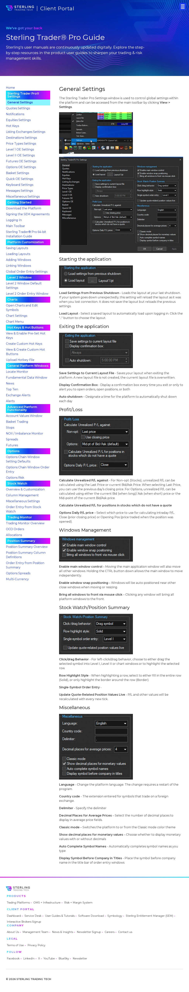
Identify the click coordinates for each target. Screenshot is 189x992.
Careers (109, 932)
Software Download (91, 916)
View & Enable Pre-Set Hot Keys (25, 336)
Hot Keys (12, 126)
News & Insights (62, 932)
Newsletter (80, 958)
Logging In (14, 220)
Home (10, 87)
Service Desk (33, 916)
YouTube (49, 958)
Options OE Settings (21, 167)
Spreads (12, 439)
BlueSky (64, 958)
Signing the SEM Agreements (27, 214)
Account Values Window (24, 416)
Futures (12, 445)
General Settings (20, 102)
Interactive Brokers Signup (24, 921)
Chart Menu (15, 321)
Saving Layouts (17, 248)
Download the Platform (23, 208)
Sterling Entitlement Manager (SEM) (149, 916)
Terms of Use (15, 945)
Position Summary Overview (27, 547)
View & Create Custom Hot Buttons (25, 352)
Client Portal (57, 8)
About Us (13, 932)
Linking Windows (18, 265)
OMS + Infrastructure (47, 902)
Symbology (114, 916)
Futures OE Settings (21, 161)
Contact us (125, 932)
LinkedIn (29, 958)
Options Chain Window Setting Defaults (23, 459)
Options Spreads (18, 573)
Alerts (10, 401)
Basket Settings (17, 173)
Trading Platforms (18, 902)
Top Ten (12, 389)
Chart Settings (16, 315)
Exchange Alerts (18, 395)
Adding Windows (18, 260)
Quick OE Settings (19, 179)
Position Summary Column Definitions (26, 555)
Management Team (35, 932)
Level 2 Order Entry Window (27, 293)
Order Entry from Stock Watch (23, 509)
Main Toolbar (15, 226)
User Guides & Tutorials (60, 916)
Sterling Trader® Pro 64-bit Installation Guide (26, 234)
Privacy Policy (36, 945)
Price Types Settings (21, 143)
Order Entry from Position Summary (25, 565)
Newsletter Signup (89, 932)
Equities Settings (18, 120)
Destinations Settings (21, 137)
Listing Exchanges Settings (25, 132)
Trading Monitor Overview (25, 523)
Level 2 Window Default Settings (24, 286)
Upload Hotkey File (20, 360)
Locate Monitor (17, 371)
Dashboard (14, 916)
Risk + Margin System (78, 902)
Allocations (14, 535)
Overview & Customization (25, 489)
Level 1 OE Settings (20, 149)
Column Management (22, 495)
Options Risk (15, 477)
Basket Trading (17, 421)
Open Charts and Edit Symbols (22, 308)
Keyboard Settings (19, 185)
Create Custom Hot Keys (24, 343)
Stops (10, 427)
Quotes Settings (18, 108)
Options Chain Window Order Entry (27, 469)
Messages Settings (19, 190)
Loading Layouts (18, 254)
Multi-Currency (17, 579)
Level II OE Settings (20, 155)
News (10, 383)
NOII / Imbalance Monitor (24, 433)
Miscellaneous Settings (23, 196)
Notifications (15, 114)
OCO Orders (15, 529)
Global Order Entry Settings (26, 271)
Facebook (13, 958)
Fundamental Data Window (26, 377)
